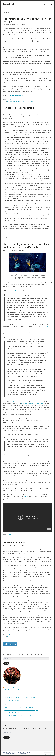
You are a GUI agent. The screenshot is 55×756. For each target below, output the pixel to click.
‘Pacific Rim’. (26, 496)
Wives (25, 237)
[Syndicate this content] (3, 687)
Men (21, 101)
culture (11, 101)
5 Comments (22, 24)
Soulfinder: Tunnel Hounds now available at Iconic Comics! (16, 692)
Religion (9, 534)
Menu (47, 4)
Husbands (9, 237)
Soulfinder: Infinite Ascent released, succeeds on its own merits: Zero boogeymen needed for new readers (26, 694)
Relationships (30, 101)
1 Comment (25, 545)
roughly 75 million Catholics (15, 401)
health (14, 101)
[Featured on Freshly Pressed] (10, 643)
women (35, 101)
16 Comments (22, 250)
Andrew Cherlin (10, 536)
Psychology (24, 101)
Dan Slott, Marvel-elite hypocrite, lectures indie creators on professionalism (20, 707)
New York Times (21, 536)
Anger (8, 101)
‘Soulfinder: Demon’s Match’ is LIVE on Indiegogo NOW (15, 712)
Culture (9, 99)
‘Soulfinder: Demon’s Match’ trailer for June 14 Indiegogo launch (17, 715)
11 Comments (24, 111)
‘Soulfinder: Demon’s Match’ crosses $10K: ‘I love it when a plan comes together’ (21, 710)
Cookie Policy (25, 753)
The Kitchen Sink (11, 634)
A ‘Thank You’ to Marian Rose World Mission (13, 700)
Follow (6, 663)
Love (13, 237)
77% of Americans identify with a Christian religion (32, 403)
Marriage (18, 101)
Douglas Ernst (14, 24)
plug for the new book (16, 290)
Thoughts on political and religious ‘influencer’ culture (15, 689)
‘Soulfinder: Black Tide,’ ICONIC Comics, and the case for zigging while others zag (21, 697)
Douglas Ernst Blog (9, 4)
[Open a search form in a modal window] (50, 4)
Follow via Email (7, 652)
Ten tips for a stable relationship (15, 95)
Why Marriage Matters (14, 542)
